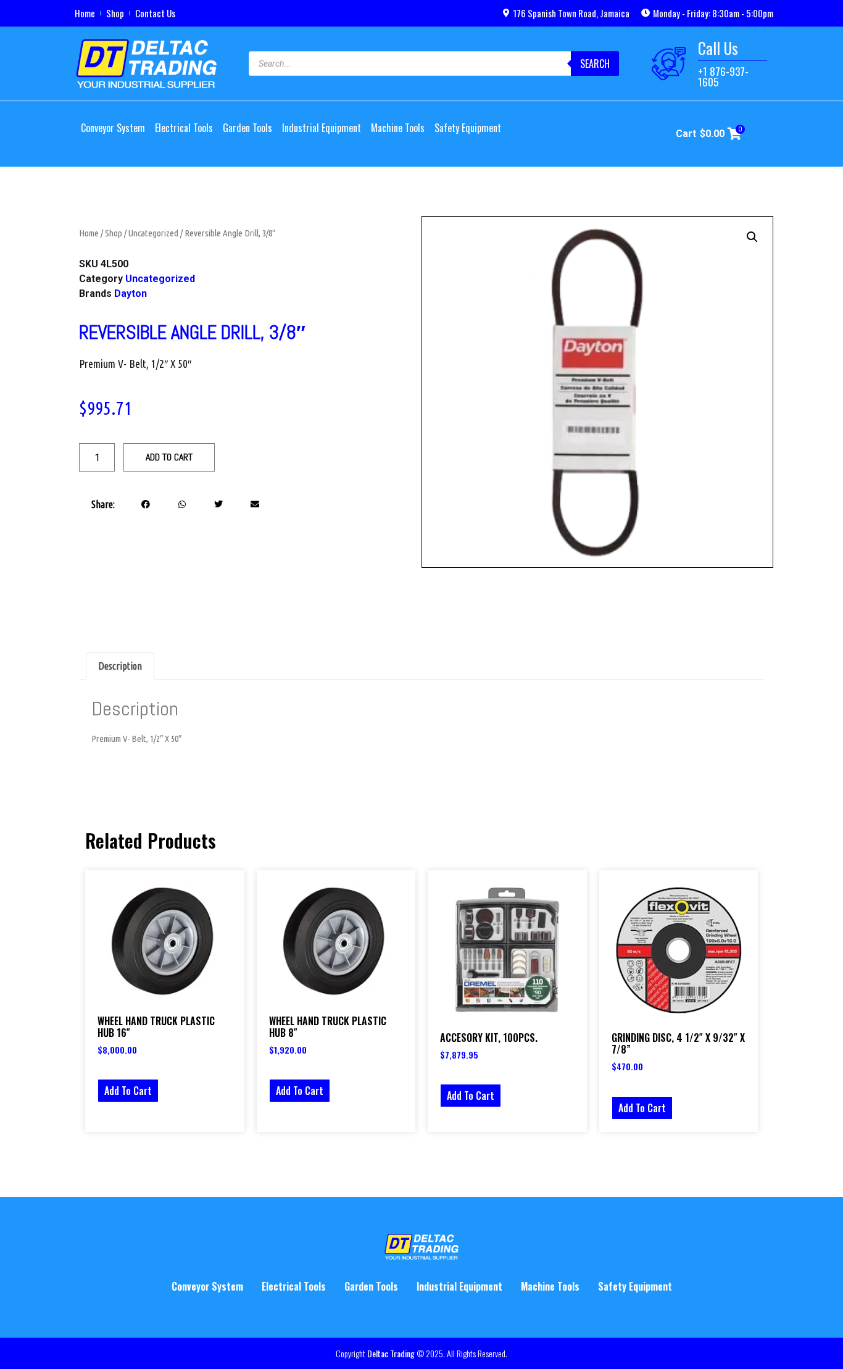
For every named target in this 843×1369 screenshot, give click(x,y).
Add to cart (169, 457)
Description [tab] (120, 666)
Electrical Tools (184, 127)
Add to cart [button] (128, 1090)
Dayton (130, 293)
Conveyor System (113, 127)
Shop (115, 13)
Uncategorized (153, 233)
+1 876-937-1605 (723, 76)
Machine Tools (398, 127)
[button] (146, 504)
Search (595, 63)
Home (85, 13)
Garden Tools (247, 127)
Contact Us (155, 13)
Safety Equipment (467, 127)
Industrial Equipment (321, 127)
